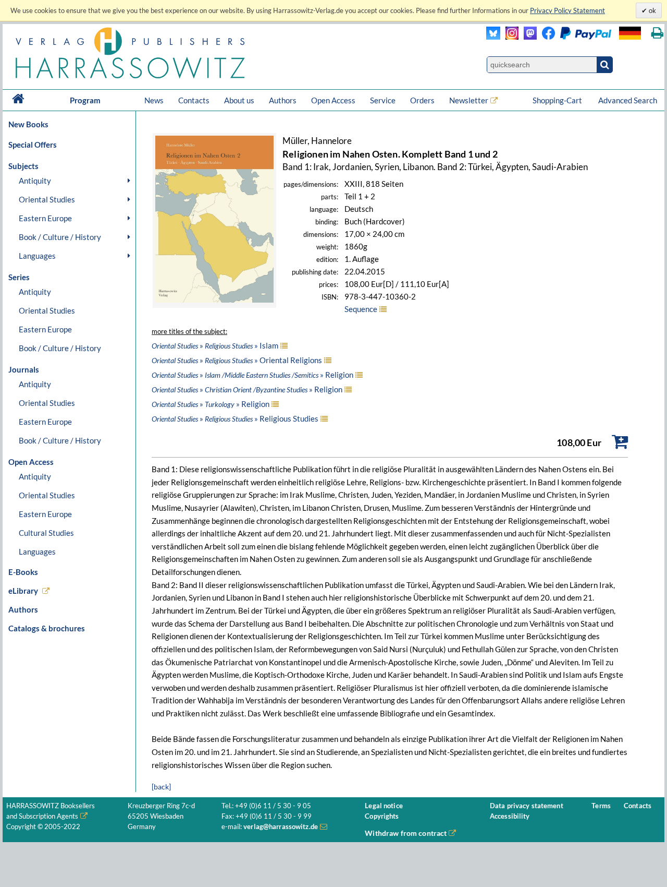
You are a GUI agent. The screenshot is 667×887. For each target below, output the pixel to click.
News (154, 100)
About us (239, 100)
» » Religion (252, 374)
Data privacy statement (526, 806)
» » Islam (215, 345)
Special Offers (32, 144)
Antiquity (35, 180)
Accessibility (510, 816)
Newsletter (468, 100)
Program (85, 100)
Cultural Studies (46, 532)
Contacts (193, 100)
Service (383, 100)
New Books (28, 124)
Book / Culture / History (60, 237)
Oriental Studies (47, 199)
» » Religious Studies (235, 418)
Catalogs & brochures (46, 628)
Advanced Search (627, 100)
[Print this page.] (657, 33)
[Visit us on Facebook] (574, 36)
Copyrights (382, 816)
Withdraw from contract (406, 833)
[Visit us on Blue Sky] (493, 36)
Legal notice (384, 806)
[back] (161, 786)
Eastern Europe (45, 218)
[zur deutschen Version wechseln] (630, 33)
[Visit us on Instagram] (509, 36)
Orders (422, 100)
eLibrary (23, 590)
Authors (283, 100)
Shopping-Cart (558, 100)
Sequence (360, 309)
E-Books (23, 572)
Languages (37, 255)
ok (651, 10)
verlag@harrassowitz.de (280, 827)
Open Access (333, 100)
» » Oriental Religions (237, 360)
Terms (601, 806)
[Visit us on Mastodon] (527, 36)
